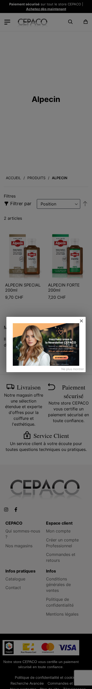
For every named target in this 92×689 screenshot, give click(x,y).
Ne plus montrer (72, 369)
